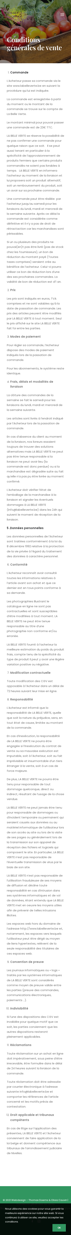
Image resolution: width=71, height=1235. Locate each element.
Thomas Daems (38, 1200)
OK (59, 1227)
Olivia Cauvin (59, 1200)
